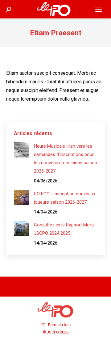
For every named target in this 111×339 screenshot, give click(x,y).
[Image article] (21, 150)
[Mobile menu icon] (98, 9)
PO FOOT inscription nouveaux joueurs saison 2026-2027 (64, 198)
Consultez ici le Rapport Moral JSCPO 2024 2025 (64, 229)
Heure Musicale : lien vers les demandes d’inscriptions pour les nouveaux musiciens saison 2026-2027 (65, 158)
